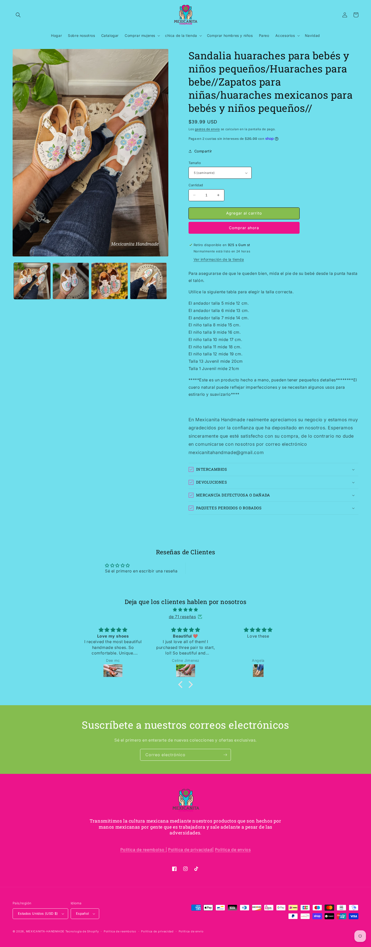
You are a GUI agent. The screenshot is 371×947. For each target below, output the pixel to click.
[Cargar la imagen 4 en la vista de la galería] (148, 281)
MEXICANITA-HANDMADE (45, 931)
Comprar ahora (244, 227)
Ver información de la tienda (219, 259)
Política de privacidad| (191, 849)
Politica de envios (233, 849)
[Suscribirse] (225, 755)
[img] (185, 609)
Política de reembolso (120, 931)
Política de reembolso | (143, 849)
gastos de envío (207, 129)
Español (82, 913)
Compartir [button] (203, 151)
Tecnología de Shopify (82, 931)
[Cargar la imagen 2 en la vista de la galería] (71, 281)
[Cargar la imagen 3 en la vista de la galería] (109, 281)
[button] (18, 14)
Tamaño (195, 163)
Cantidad (196, 185)
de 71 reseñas (182, 616)
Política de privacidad (157, 931)
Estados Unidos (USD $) (38, 913)
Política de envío (191, 931)
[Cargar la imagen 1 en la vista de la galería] (32, 281)
